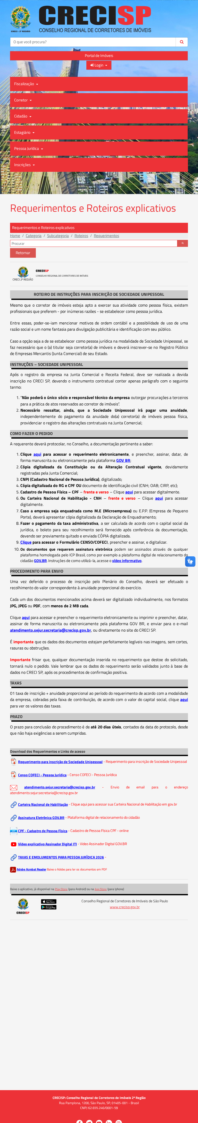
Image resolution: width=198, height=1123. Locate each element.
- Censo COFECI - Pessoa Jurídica (92, 775)
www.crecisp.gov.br (125, 907)
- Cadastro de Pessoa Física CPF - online (98, 830)
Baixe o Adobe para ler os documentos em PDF (77, 869)
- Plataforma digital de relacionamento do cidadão (102, 817)
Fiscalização (24, 84)
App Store (101, 889)
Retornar (23, 253)
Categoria (34, 236)
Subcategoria (58, 236)
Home (15, 236)
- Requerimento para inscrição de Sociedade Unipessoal (145, 761)
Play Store (61, 889)
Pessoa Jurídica (27, 148)
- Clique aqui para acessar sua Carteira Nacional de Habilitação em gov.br (123, 804)
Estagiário (22, 132)
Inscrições (22, 165)
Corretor (21, 100)
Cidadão (21, 116)
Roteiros (81, 236)
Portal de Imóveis (99, 55)
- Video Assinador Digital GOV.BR (102, 844)
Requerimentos (106, 236)
